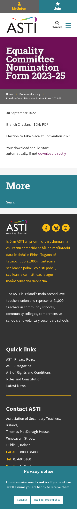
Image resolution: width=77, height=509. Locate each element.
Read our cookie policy (47, 499)
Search (11, 202)
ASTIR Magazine (18, 365)
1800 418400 (28, 452)
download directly (52, 153)
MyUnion (19, 8)
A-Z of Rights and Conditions (28, 372)
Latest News (16, 385)
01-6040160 (22, 459)
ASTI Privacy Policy (20, 359)
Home (9, 94)
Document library (30, 94)
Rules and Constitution (23, 379)
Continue (22, 499)
